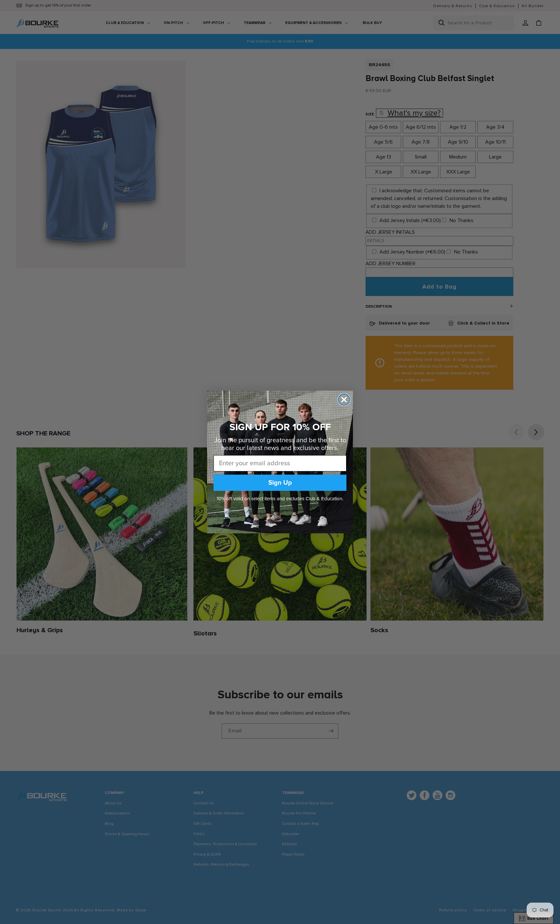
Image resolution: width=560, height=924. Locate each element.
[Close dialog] (344, 399)
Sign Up (280, 483)
